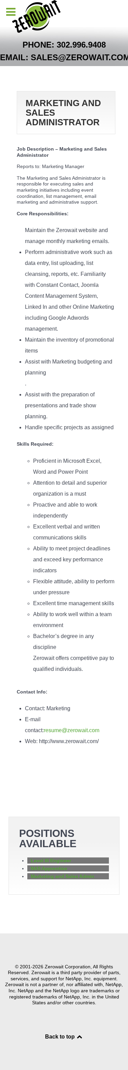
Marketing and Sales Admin (62, 876)
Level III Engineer (51, 860)
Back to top (60, 1037)
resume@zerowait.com (71, 730)
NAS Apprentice (49, 868)
